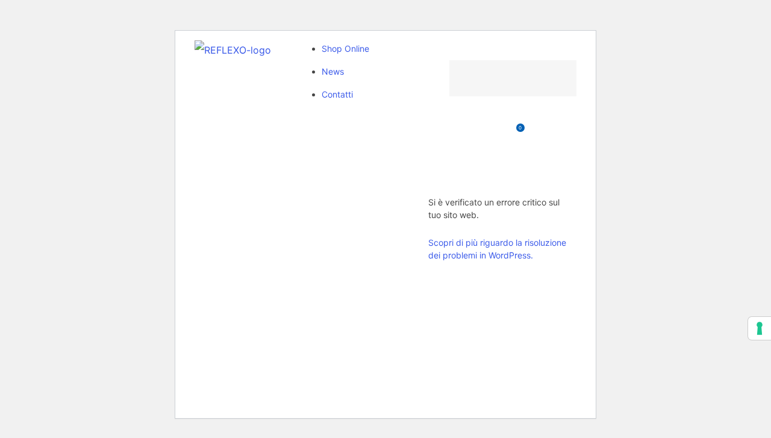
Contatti (337, 94)
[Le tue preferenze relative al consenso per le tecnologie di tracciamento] (759, 328)
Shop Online (345, 48)
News (333, 71)
